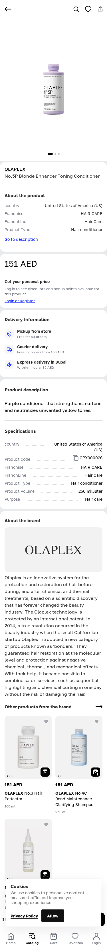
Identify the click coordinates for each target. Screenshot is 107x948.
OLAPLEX (15, 169)
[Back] (8, 9)
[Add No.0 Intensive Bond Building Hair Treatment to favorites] (46, 824)
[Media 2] (55, 154)
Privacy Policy (24, 915)
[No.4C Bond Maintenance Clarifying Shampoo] (79, 747)
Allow (52, 915)
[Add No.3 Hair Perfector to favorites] (46, 721)
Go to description (21, 239)
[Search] (76, 9)
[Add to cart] (45, 772)
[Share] (100, 9)
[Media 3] (59, 154)
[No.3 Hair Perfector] (28, 747)
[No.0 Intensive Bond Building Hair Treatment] (28, 850)
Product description (26, 389)
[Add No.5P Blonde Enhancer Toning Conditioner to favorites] (88, 9)
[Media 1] (50, 154)
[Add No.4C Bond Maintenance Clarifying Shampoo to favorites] (96, 721)
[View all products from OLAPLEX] (99, 706)
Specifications (20, 431)
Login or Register (20, 300)
